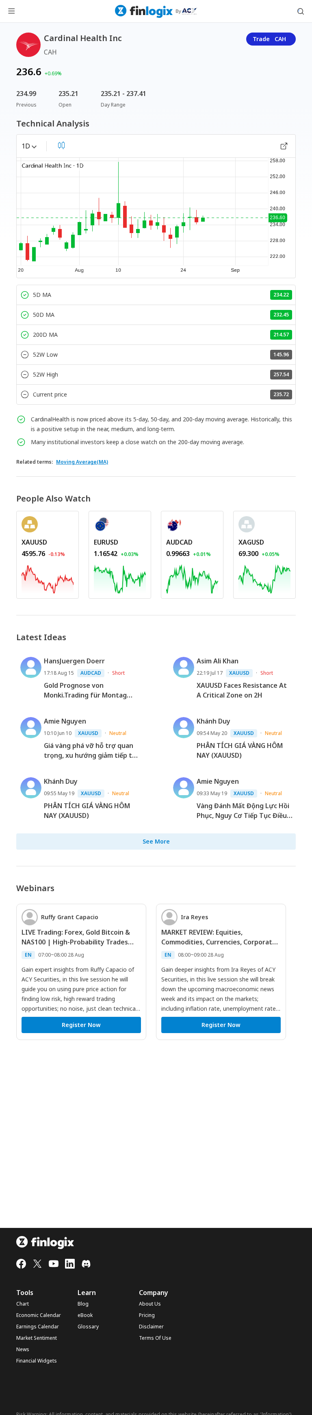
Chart (22, 1304)
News (22, 1349)
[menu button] (11, 11)
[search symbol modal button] (301, 11)
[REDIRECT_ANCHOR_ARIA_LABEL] (48, 577)
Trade (269, 39)
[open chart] (283, 146)
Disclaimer (151, 1326)
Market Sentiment (36, 1338)
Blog (83, 1304)
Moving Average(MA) (82, 461)
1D (26, 146)
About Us (150, 1304)
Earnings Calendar (37, 1326)
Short (118, 672)
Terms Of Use (155, 1338)
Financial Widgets (36, 1361)
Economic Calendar (38, 1315)
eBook (85, 1315)
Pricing (147, 1315)
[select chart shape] (61, 145)
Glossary (88, 1326)
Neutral (117, 733)
